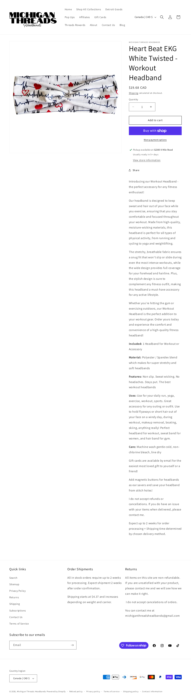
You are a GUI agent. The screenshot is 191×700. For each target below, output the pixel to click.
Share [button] (136, 170)
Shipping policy (131, 691)
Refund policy (76, 691)
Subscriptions (17, 610)
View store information (147, 160)
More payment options (155, 139)
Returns (14, 597)
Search (13, 577)
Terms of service (111, 691)
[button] (162, 17)
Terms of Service (19, 623)
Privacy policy (93, 691)
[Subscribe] (72, 645)
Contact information (152, 691)
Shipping (133, 93)
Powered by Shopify (56, 691)
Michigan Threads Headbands (31, 691)
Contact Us (16, 617)
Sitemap (14, 584)
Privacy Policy (17, 590)
